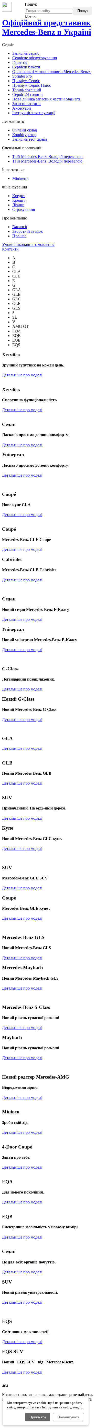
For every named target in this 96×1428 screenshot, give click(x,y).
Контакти (10, 249)
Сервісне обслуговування (34, 58)
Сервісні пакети (26, 67)
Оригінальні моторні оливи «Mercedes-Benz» (51, 71)
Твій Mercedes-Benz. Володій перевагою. (47, 156)
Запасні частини (26, 103)
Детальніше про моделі (22, 375)
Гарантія (19, 62)
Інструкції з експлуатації (33, 113)
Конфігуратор (24, 135)
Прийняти (37, 1417)
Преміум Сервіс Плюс (31, 85)
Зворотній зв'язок (27, 231)
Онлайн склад (24, 130)
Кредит (18, 196)
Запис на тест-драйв (29, 139)
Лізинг (18, 205)
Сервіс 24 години (27, 94)
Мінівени (20, 178)
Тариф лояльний (26, 90)
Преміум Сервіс (26, 81)
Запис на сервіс (25, 53)
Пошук (82, 11)
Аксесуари (21, 108)
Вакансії (19, 227)
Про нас (19, 236)
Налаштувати (68, 1417)
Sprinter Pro (22, 76)
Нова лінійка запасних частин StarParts (46, 99)
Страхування (23, 209)
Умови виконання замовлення (28, 244)
